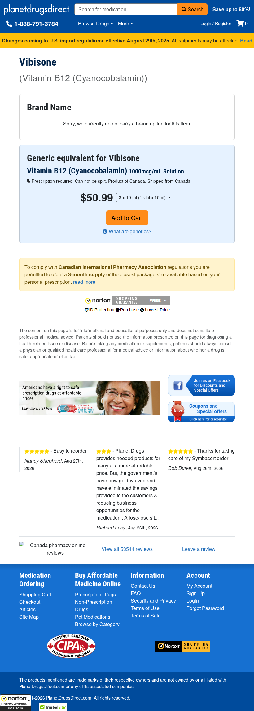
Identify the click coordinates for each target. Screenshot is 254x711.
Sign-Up (195, 593)
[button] (15, 702)
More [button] (123, 23)
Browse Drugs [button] (93, 23)
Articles (27, 609)
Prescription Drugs (95, 594)
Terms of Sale (146, 615)
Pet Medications (92, 616)
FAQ (136, 593)
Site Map (29, 616)
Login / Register (215, 23)
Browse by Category (97, 624)
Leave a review (199, 548)
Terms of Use (145, 608)
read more (84, 281)
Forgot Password (205, 608)
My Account (199, 585)
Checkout (29, 601)
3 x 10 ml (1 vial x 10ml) (143, 197)
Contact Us (143, 585)
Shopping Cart (35, 594)
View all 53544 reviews (127, 548)
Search (195, 9)
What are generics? (129, 231)
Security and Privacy (153, 600)
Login (192, 600)
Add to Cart (127, 217)
